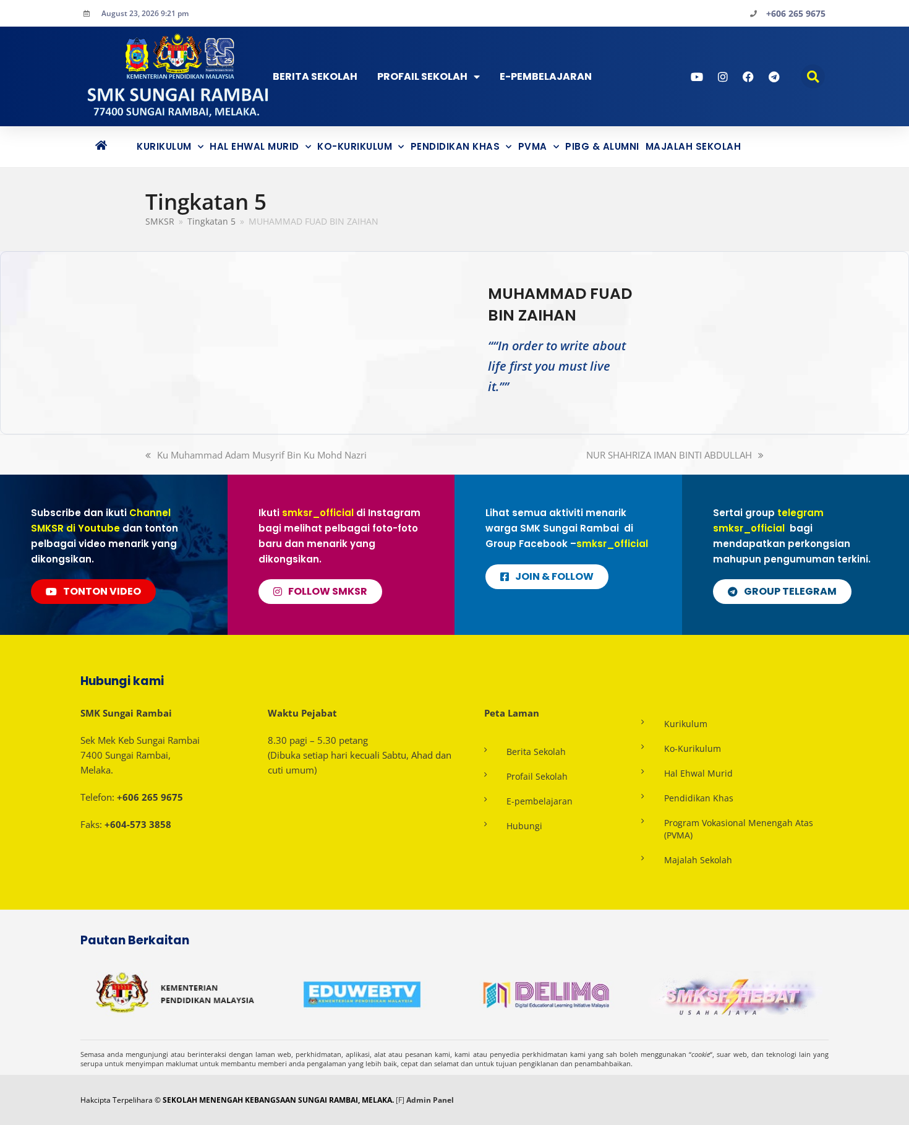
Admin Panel (430, 1100)
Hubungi (524, 826)
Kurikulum (164, 146)
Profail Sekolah (422, 76)
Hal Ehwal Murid (254, 146)
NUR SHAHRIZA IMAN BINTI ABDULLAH (669, 455)
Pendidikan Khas (455, 146)
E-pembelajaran (539, 801)
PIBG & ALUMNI (602, 146)
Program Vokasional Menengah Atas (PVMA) (738, 829)
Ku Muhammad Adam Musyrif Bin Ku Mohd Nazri (261, 455)
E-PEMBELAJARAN (546, 76)
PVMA (532, 146)
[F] (400, 1100)
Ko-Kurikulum (354, 146)
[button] (813, 76)
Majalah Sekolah (693, 146)
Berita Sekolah (315, 76)
